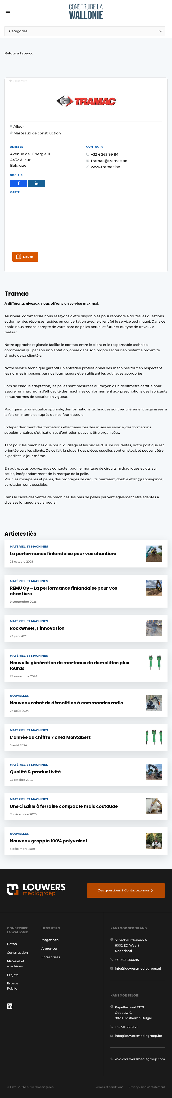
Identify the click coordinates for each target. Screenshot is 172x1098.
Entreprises (50, 957)
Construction (17, 953)
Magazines (49, 940)
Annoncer (49, 949)
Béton (12, 944)
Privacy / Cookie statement (147, 1087)
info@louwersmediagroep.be (138, 1036)
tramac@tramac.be (109, 161)
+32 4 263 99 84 (104, 154)
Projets (12, 975)
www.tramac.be (105, 167)
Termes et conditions (109, 1087)
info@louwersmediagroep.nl (138, 968)
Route (28, 257)
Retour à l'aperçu (18, 53)
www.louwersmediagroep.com (140, 1059)
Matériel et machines (15, 963)
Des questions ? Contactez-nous (124, 890)
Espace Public (12, 985)
